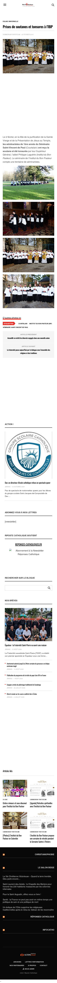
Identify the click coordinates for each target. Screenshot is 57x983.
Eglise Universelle (10, 21)
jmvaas (7, 487)
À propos (32, 965)
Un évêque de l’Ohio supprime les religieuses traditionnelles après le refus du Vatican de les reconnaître (28, 908)
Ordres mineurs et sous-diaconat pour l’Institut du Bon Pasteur (15, 804)
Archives (17, 962)
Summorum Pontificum (11, 34)
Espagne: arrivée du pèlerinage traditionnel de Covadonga (24, 684)
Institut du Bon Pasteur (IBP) (40, 324)
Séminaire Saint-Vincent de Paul (15, 327)
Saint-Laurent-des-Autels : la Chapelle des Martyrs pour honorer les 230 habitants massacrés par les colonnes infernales (27, 886)
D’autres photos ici (12, 317)
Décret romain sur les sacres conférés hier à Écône (22, 694)
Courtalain (22, 324)
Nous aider (29, 969)
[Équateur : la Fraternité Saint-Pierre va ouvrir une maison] (28, 624)
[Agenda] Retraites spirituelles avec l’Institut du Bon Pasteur (41, 804)
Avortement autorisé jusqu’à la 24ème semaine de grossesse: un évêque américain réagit (28, 664)
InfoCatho (48, 929)
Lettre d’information (34, 962)
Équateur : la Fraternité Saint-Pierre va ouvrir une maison (25, 645)
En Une (5, 799)
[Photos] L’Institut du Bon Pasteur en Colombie (12, 837)
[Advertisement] (28, 104)
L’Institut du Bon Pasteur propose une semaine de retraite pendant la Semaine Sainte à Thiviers (42, 838)
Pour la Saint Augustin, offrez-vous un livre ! (22, 894)
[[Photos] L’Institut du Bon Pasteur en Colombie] (15, 820)
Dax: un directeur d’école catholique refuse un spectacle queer (27, 482)
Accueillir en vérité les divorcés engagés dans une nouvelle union (28, 338)
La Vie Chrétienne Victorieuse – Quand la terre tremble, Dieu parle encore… (27, 877)
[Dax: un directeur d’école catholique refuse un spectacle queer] (28, 455)
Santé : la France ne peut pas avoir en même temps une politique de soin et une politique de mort (27, 900)
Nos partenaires (17, 965)
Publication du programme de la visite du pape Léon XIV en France (26, 675)
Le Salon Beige (46, 867)
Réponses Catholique (42, 916)
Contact (43, 965)
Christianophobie (44, 854)
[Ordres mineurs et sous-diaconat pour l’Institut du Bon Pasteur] (15, 788)
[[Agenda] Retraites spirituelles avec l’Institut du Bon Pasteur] (42, 788)
